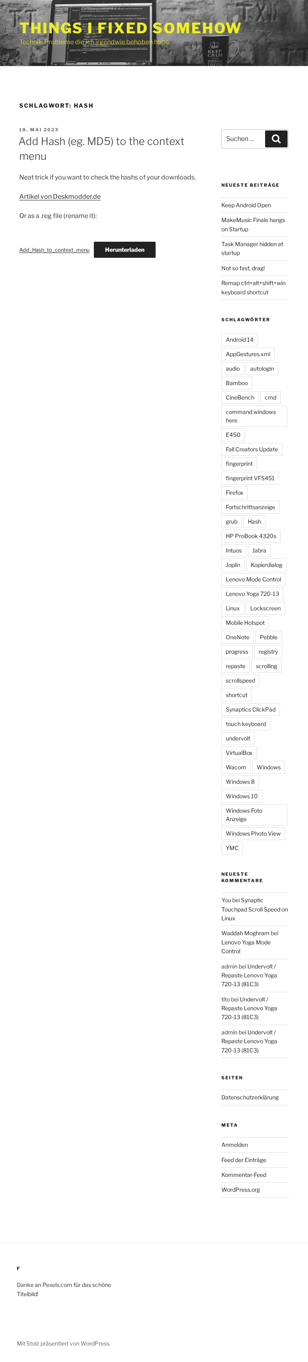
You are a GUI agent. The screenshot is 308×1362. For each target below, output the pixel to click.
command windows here (251, 416)
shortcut (236, 694)
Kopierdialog (266, 564)
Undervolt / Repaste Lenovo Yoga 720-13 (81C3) (249, 975)
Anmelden (234, 1144)
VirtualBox (239, 752)
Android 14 (239, 339)
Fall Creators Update (252, 449)
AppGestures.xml (248, 354)
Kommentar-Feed (243, 1174)
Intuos (234, 550)
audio (233, 368)
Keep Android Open (246, 205)
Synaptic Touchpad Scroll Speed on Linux (254, 909)
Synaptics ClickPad (251, 709)
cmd (270, 397)
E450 (233, 434)
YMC (232, 847)
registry (268, 651)
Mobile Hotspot (245, 622)
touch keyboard (246, 723)
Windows (269, 767)
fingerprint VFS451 (250, 478)
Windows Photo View (253, 833)
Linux (233, 608)
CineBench (240, 397)
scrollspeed (240, 680)
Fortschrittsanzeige (250, 507)
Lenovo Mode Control (253, 579)
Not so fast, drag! (243, 268)
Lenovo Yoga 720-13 (252, 593)
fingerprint (239, 463)
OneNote (237, 637)
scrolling (266, 666)
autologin (262, 368)
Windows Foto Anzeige (244, 814)
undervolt (238, 738)
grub (231, 521)
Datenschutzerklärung (250, 1097)
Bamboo (237, 382)
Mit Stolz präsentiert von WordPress (63, 1343)
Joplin (233, 564)
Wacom (236, 767)
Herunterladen (124, 249)
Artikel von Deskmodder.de (60, 196)
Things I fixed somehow (130, 28)
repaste (235, 666)
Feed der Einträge (243, 1159)
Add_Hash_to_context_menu (54, 250)
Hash (254, 521)
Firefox (234, 492)
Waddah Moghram (245, 933)
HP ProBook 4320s (251, 535)
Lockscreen (265, 608)
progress (237, 651)
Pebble (269, 637)
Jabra (259, 550)
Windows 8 (240, 781)
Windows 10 (242, 796)
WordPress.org (240, 1189)
